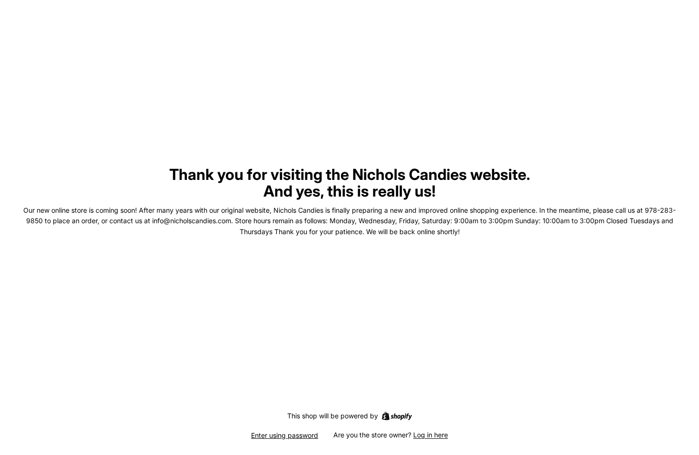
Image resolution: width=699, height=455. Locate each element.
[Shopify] (397, 416)
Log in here (430, 435)
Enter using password (284, 435)
